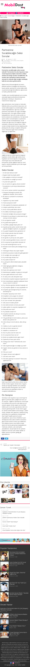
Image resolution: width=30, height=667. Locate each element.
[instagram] (13, 663)
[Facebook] (11, 663)
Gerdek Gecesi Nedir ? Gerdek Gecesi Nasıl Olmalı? (19, 593)
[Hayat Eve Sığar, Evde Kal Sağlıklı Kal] (4, 576)
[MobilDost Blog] (15, 5)
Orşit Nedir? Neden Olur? (18, 626)
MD (4, 59)
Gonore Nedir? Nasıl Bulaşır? (19, 620)
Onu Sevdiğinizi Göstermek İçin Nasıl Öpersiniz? (18, 448)
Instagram (12, 13)
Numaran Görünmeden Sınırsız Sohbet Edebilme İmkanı (17, 553)
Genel (18, 60)
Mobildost (17, 663)
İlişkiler (21, 60)
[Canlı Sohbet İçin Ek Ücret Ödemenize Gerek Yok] (4, 566)
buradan (19, 416)
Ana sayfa (4, 16)
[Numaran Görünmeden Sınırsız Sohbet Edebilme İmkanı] (4, 556)
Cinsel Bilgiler (11, 16)
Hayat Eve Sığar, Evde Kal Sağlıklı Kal (17, 573)
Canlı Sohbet (13, 60)
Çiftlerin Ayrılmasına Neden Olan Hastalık (18, 615)
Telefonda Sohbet (6, 62)
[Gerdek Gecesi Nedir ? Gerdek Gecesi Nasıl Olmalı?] (4, 596)
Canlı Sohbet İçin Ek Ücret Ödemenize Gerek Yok (18, 563)
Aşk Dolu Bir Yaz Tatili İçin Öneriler (18, 583)
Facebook (20, 13)
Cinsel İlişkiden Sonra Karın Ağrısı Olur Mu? (18, 633)
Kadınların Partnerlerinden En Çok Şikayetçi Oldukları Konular (14, 609)
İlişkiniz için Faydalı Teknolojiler (12, 444)
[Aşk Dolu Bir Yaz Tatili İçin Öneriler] (4, 586)
